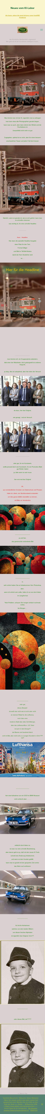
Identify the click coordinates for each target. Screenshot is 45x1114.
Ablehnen (34, 1110)
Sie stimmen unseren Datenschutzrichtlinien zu (20, 1109)
